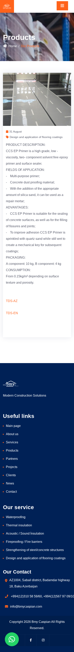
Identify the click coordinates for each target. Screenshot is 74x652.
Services (12, 442)
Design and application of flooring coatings (36, 558)
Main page (13, 425)
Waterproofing (15, 517)
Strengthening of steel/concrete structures (35, 550)
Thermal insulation (19, 525)
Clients (11, 475)
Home (12, 46)
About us (12, 434)
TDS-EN (12, 313)
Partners (12, 458)
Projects (11, 467)
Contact (11, 491)
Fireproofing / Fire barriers (24, 541)
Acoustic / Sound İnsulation (25, 533)
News (10, 483)
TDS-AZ (12, 301)
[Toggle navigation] (62, 5)
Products (12, 450)
